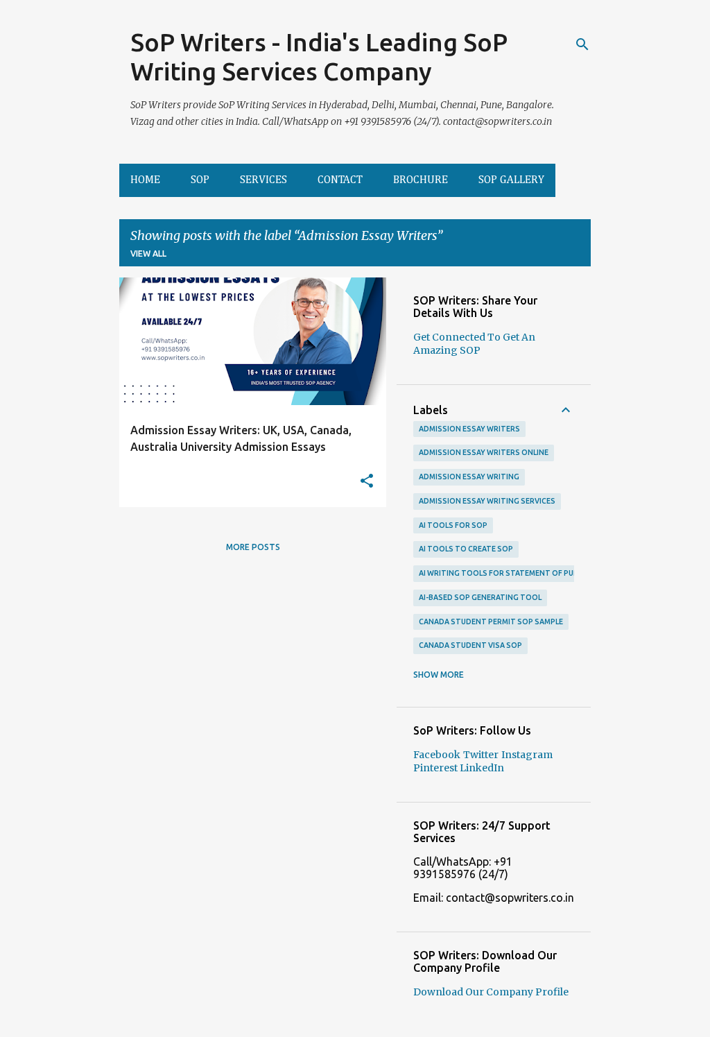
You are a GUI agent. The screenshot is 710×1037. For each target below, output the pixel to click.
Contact (340, 180)
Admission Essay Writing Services (487, 501)
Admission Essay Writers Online (483, 452)
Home (145, 180)
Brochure (420, 180)
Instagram (527, 754)
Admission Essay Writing (469, 476)
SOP (200, 180)
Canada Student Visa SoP (470, 645)
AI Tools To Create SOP (466, 549)
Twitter (481, 754)
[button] (366, 481)
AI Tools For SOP (453, 525)
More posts (253, 546)
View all (148, 253)
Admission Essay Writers (469, 429)
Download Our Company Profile (491, 992)
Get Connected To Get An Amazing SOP (474, 344)
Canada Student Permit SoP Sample (491, 621)
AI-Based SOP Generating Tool (480, 597)
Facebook (436, 754)
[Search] (582, 44)
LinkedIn (482, 768)
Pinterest (436, 768)
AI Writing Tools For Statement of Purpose (508, 573)
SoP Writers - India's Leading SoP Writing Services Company (319, 56)
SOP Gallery (511, 180)
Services (263, 180)
